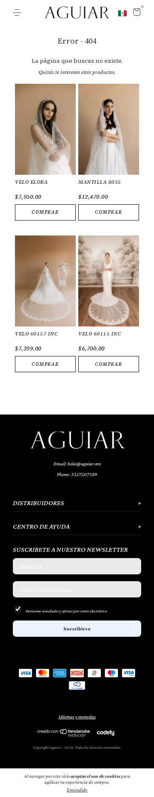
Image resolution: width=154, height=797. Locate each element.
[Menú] (18, 13)
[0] (135, 13)
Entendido (77, 790)
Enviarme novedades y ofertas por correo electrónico (66, 611)
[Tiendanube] (64, 734)
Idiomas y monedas (77, 717)
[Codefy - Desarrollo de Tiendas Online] (105, 732)
